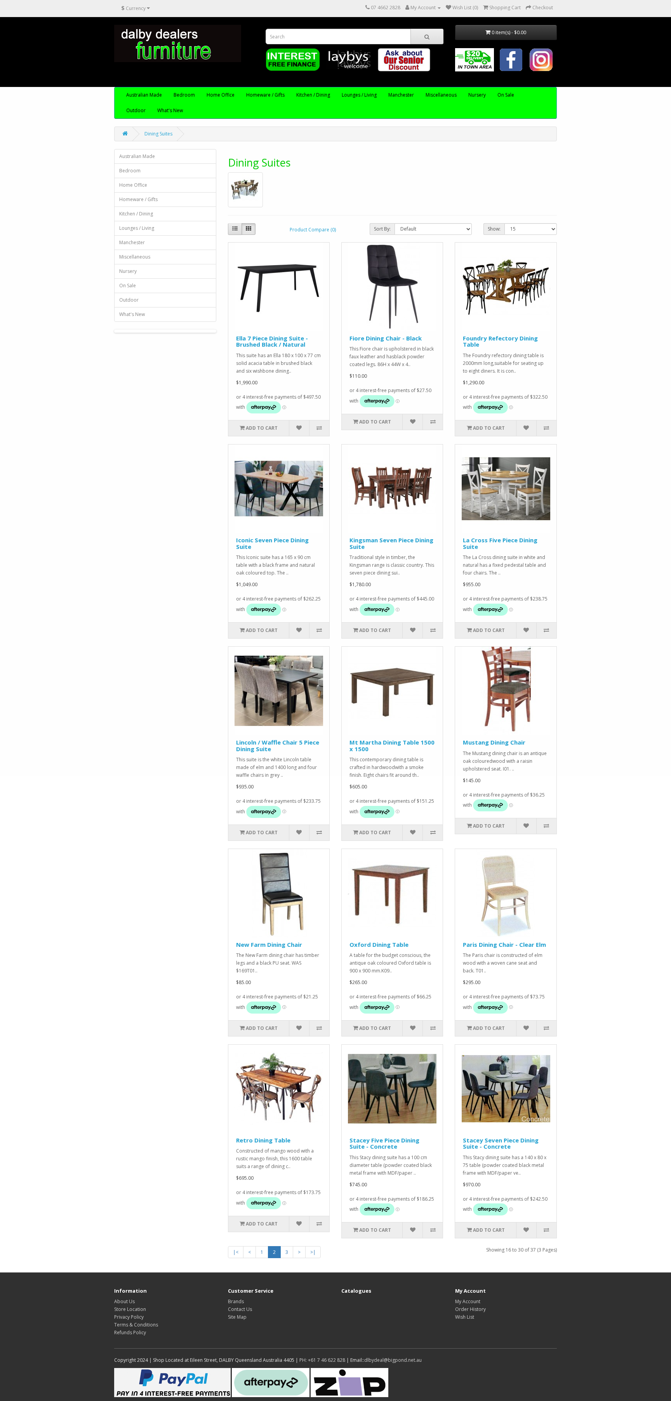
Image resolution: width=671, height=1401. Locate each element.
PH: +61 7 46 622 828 (322, 1360)
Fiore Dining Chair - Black (385, 338)
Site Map (237, 1317)
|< (235, 1252)
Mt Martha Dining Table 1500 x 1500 (392, 745)
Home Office (221, 95)
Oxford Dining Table (379, 944)
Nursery (477, 95)
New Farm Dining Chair (269, 944)
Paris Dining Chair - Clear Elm (504, 944)
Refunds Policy (130, 1332)
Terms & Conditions (136, 1324)
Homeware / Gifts (265, 95)
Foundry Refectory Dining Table (500, 341)
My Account (467, 1301)
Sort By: (382, 229)
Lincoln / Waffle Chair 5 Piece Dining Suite (277, 745)
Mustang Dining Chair (494, 742)
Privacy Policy (129, 1317)
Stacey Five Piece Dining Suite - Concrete (384, 1143)
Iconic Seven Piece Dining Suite (272, 543)
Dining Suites (158, 133)
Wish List (464, 1317)
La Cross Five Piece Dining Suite (500, 543)
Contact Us (240, 1309)
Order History (470, 1309)
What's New (170, 110)
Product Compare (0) (313, 229)
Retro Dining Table (263, 1140)
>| (313, 1252)
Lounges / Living (359, 95)
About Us (124, 1301)
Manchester (401, 95)
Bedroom (184, 95)
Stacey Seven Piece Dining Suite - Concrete (501, 1143)
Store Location (130, 1309)
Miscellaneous (441, 95)
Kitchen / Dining (313, 95)
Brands (236, 1301)
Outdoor (136, 110)
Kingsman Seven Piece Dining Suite (391, 543)
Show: (494, 229)
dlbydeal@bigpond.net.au (393, 1360)
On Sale (505, 95)
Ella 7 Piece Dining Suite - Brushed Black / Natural (272, 341)
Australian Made (144, 95)
